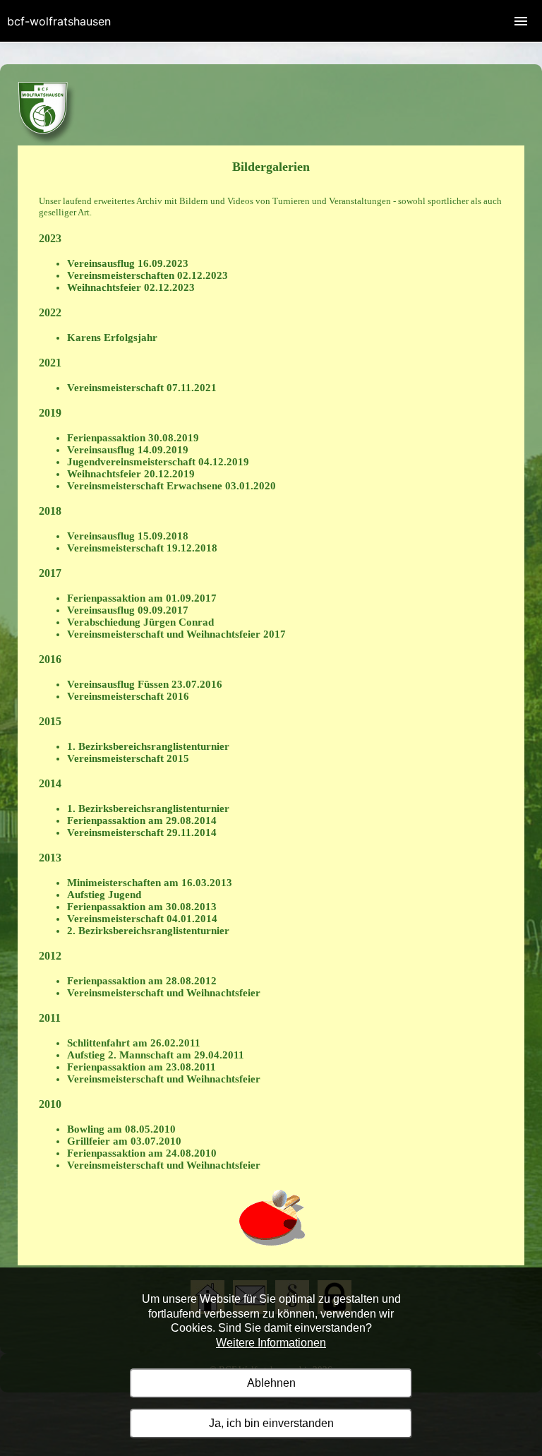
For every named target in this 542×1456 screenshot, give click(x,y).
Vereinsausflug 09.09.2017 (127, 610)
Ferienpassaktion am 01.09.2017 (142, 598)
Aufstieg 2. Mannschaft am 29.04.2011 (155, 1055)
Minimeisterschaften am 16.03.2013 (149, 882)
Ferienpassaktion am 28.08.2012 (142, 980)
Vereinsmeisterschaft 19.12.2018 (142, 548)
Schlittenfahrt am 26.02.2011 (133, 1043)
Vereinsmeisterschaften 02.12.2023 (147, 275)
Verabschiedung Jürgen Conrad (140, 622)
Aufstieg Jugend (104, 894)
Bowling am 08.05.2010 (121, 1129)
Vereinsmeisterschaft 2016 (128, 696)
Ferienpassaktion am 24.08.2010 (142, 1153)
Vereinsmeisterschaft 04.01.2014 (142, 918)
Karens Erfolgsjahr (112, 337)
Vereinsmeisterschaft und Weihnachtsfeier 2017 (176, 634)
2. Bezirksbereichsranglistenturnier (148, 930)
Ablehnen (271, 1383)
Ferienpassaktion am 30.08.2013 (142, 906)
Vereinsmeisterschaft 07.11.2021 (142, 387)
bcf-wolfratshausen (59, 21)
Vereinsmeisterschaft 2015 (128, 758)
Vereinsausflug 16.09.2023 (127, 263)
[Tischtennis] (47, 142)
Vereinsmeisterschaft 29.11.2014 (142, 832)
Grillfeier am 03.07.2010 (124, 1141)
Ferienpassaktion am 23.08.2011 (141, 1067)
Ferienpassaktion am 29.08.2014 (142, 820)
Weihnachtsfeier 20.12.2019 (131, 473)
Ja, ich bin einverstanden (271, 1423)
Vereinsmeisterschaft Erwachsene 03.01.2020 (171, 485)
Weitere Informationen (271, 1343)
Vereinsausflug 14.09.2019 (127, 449)
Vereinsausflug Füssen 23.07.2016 (144, 684)
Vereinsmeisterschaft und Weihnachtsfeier (163, 992)
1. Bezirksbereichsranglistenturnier (148, 746)
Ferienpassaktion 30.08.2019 (133, 437)
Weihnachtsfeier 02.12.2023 (131, 287)
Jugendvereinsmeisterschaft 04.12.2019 (158, 461)
